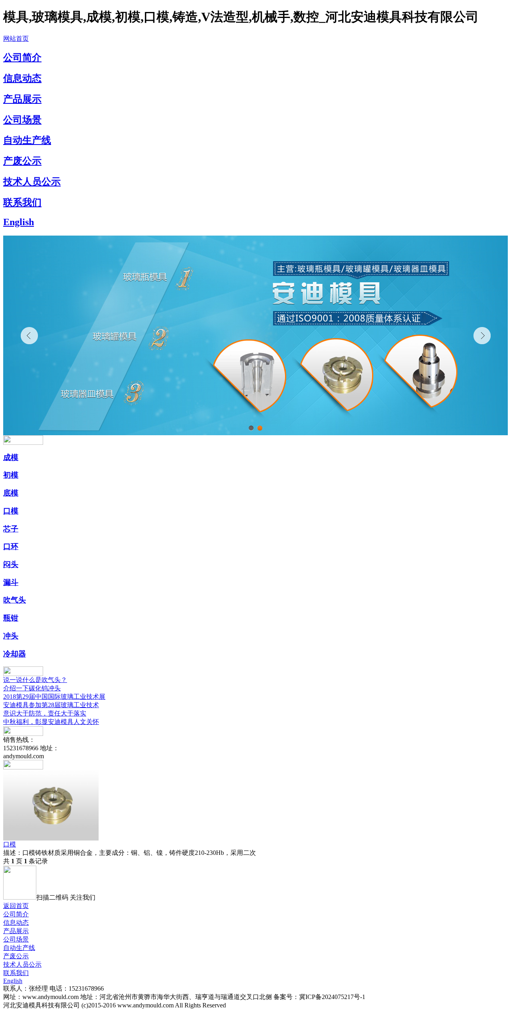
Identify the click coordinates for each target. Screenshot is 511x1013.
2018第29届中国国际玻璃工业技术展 (54, 696)
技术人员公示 (32, 181)
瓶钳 (10, 618)
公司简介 (22, 57)
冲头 (10, 636)
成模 (10, 457)
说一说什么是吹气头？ (35, 679)
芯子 (10, 529)
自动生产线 (27, 140)
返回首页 (16, 905)
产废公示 (22, 161)
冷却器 (14, 654)
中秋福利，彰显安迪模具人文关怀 (51, 721)
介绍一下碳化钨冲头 (32, 688)
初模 (10, 475)
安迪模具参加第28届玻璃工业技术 (51, 705)
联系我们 (22, 202)
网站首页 (16, 38)
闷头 (10, 564)
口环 (10, 546)
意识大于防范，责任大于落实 (44, 713)
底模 (10, 493)
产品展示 (22, 99)
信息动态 (22, 78)
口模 (10, 511)
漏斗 (10, 582)
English (18, 222)
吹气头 (14, 600)
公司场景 (22, 120)
